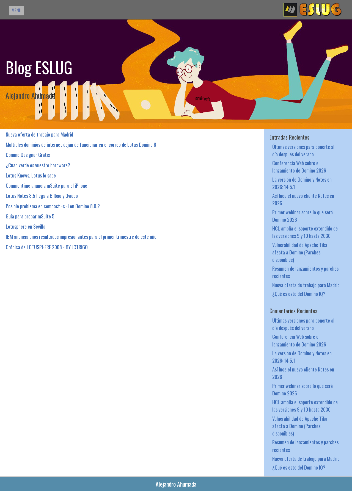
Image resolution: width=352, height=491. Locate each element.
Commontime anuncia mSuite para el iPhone (46, 185)
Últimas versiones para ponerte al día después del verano (303, 150)
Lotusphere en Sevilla (25, 226)
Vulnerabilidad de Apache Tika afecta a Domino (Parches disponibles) (299, 252)
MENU (16, 10)
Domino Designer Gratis (28, 154)
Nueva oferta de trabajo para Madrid (39, 134)
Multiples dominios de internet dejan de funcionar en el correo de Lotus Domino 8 (81, 144)
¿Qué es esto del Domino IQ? (298, 293)
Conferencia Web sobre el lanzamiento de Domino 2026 (299, 166)
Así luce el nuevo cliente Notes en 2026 (303, 199)
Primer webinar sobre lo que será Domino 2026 (302, 215)
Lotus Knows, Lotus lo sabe (31, 175)
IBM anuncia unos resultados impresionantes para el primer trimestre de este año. (82, 236)
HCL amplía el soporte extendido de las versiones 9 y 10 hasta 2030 (305, 231)
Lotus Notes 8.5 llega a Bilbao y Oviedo (42, 195)
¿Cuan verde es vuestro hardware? (38, 165)
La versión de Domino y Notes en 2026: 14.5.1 (302, 183)
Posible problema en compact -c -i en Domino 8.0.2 (53, 206)
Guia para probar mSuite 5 (30, 216)
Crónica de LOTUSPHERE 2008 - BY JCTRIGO (47, 247)
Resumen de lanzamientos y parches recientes (305, 272)
